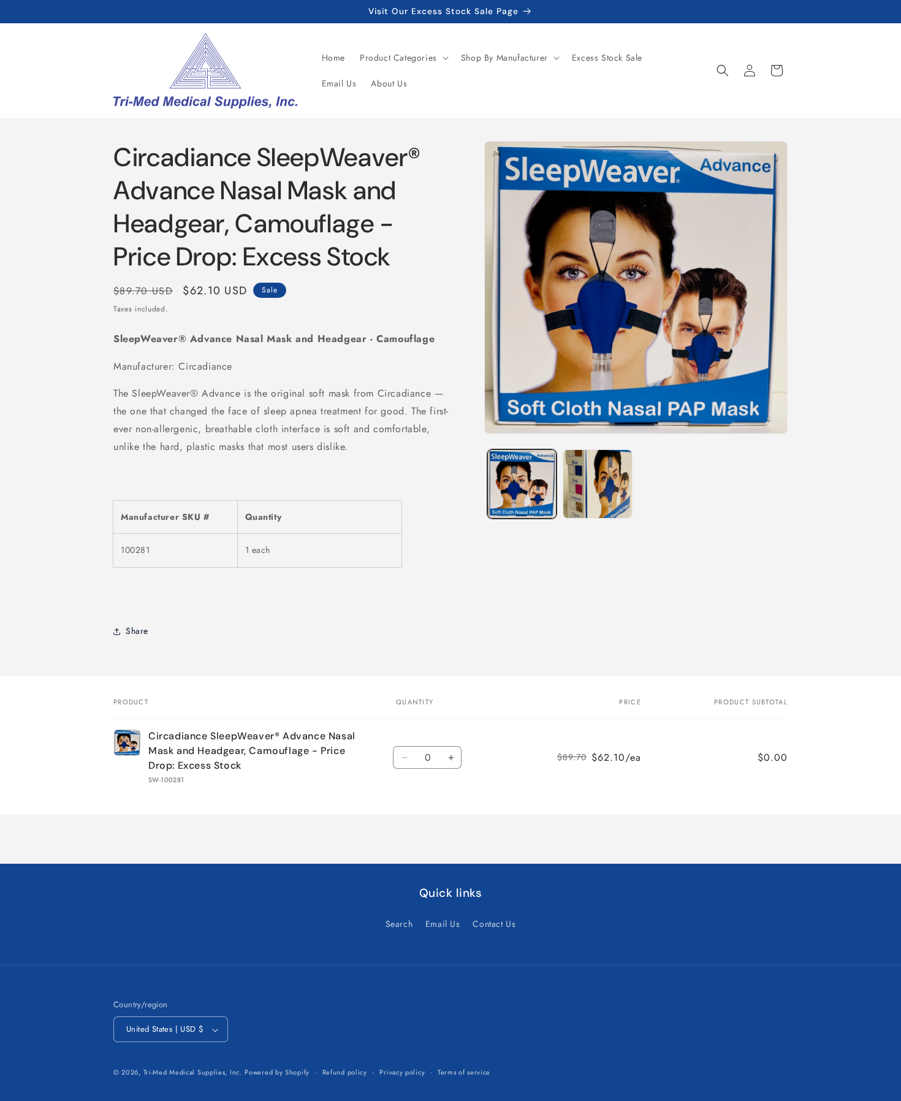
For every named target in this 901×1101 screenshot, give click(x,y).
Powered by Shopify (277, 1073)
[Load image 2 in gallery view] (597, 484)
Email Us (442, 923)
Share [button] (137, 631)
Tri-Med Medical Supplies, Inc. (192, 1073)
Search (399, 923)
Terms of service (464, 1072)
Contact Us (494, 923)
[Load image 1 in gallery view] (522, 484)
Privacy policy (402, 1072)
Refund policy (344, 1072)
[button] (403, 57)
